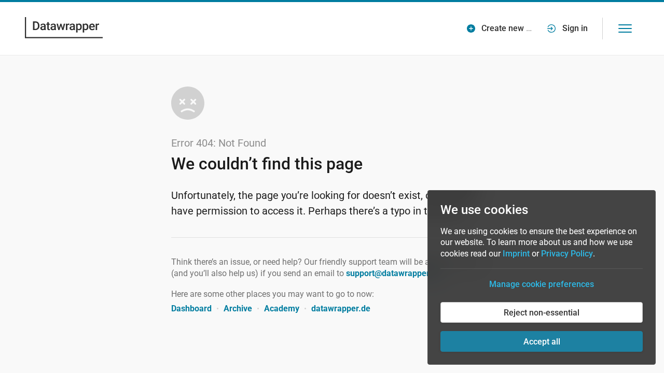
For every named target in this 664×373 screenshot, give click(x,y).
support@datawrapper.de (393, 273)
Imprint (516, 254)
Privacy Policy (567, 254)
